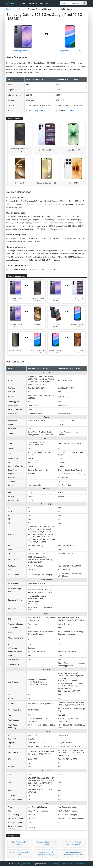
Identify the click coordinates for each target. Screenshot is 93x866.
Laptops (44, 3)
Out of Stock (70, 110)
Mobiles (33, 3)
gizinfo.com (25, 864)
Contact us (80, 864)
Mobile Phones (19, 9)
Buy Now (38, 110)
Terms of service (67, 864)
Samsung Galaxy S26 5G (23, 51)
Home (23, 3)
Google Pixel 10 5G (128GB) (70, 51)
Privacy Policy (53, 864)
